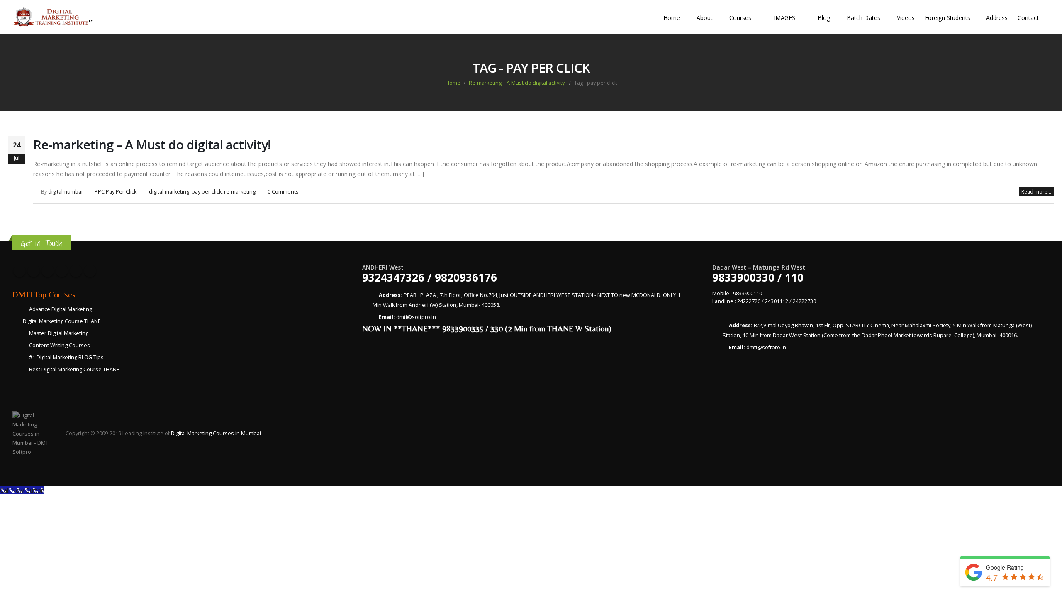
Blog (824, 18)
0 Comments (283, 191)
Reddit (90, 271)
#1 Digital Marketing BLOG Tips (66, 357)
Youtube (62, 271)
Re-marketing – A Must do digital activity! (151, 144)
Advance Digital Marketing (60, 309)
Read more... (1036, 191)
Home (671, 18)
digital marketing (169, 191)
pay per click (207, 191)
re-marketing (240, 191)
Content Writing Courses (59, 345)
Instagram (76, 271)
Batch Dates (863, 18)
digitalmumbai (65, 191)
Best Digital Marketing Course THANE (74, 369)
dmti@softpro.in (416, 317)
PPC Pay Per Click (115, 191)
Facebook (19, 271)
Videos (906, 18)
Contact (1028, 18)
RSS (47, 271)
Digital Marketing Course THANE (62, 321)
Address (997, 18)
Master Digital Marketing (58, 333)
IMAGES (784, 18)
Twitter (33, 271)
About (705, 18)
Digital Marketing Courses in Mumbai (216, 433)
